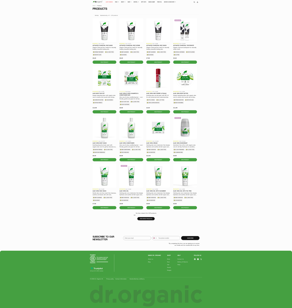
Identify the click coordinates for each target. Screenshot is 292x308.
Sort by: (97, 15)
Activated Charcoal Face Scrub (129, 45)
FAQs (178, 264)
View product (104, 62)
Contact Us (180, 259)
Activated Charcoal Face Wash (156, 45)
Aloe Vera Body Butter (180, 93)
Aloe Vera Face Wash (99, 191)
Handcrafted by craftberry (137, 279)
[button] (117, 2)
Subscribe (190, 238)
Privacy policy (110, 279)
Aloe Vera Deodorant (180, 143)
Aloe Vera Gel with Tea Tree (182, 191)
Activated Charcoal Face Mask (103, 45)
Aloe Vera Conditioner (126, 143)
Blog (149, 262)
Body (168, 259)
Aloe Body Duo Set (99, 93)
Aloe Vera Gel (124, 191)
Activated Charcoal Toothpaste (183, 45)
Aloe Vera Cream (151, 143)
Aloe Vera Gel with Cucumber (156, 191)
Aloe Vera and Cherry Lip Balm (156, 93)
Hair (168, 264)
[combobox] (154, 238)
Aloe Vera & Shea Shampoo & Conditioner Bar (128, 94)
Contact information (120, 279)
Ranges (169, 270)
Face (168, 262)
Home (94, 5)
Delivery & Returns (182, 262)
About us (150, 259)
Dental (169, 267)
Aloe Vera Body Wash (100, 143)
